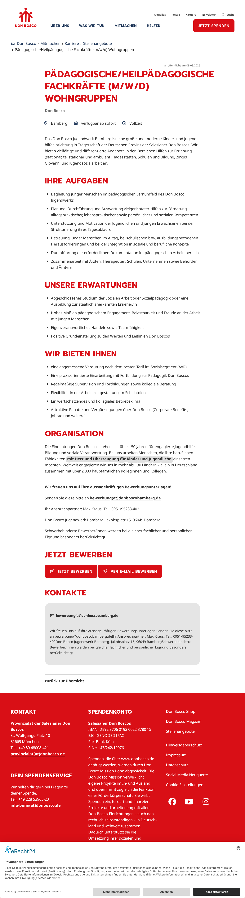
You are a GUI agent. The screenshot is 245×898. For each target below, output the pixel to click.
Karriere (191, 14)
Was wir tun (92, 25)
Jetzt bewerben (74, 571)
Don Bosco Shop (180, 711)
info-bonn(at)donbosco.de (36, 805)
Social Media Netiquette (187, 774)
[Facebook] (171, 801)
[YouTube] (188, 801)
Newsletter (209, 14)
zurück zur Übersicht (64, 680)
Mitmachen (126, 25)
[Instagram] (205, 801)
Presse (176, 14)
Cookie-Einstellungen (184, 784)
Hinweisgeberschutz (184, 745)
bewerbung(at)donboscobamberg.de (125, 498)
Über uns (60, 25)
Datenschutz (177, 764)
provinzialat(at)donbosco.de (38, 753)
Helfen (154, 25)
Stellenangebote (180, 731)
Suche (230, 14)
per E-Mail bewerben (133, 571)
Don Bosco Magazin (183, 721)
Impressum (176, 754)
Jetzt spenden (213, 26)
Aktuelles (160, 14)
